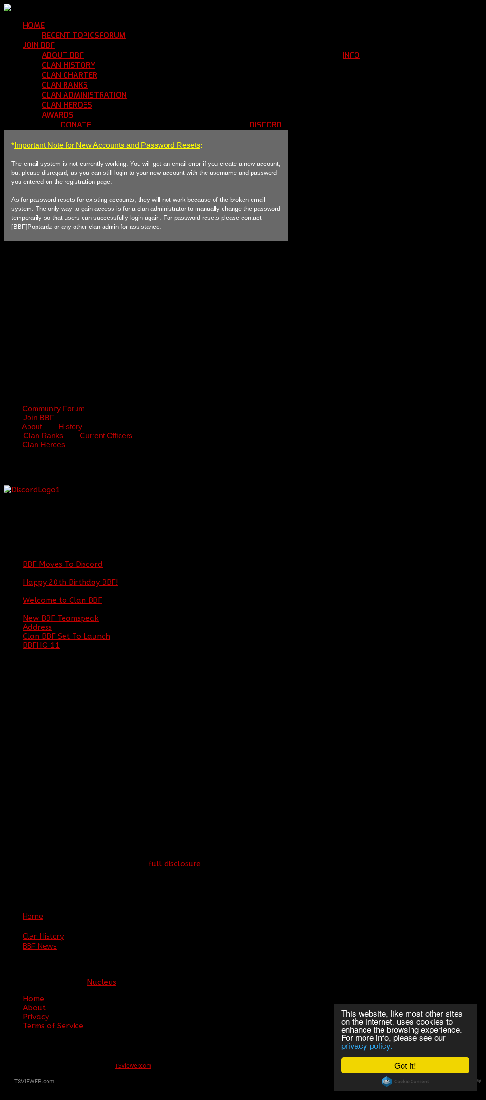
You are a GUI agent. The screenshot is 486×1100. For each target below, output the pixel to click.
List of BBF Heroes (125, 104)
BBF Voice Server (312, 124)
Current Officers (106, 436)
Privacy (36, 1016)
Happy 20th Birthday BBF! (70, 582)
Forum (112, 35)
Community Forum (159, 35)
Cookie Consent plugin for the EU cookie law (405, 1081)
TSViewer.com (133, 1066)
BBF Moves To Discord (63, 564)
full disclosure (174, 863)
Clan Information (391, 55)
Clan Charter (69, 75)
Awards (58, 115)
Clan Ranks (65, 85)
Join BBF (39, 45)
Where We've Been (129, 65)
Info (351, 55)
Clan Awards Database (116, 114)
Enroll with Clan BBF (93, 45)
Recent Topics (70, 35)
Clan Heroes (67, 105)
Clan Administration (84, 95)
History (70, 427)
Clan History (68, 65)
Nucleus (101, 982)
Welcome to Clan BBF (62, 600)
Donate (76, 125)
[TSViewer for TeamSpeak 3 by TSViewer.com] (30, 1083)
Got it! (405, 1065)
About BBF (63, 55)
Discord (266, 125)
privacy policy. (367, 1045)
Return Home (69, 25)
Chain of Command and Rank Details (155, 85)
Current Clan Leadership (171, 95)
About (32, 427)
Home (34, 25)
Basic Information (116, 55)
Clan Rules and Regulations (147, 75)
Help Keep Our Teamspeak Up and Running (170, 124)
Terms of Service (53, 1025)
